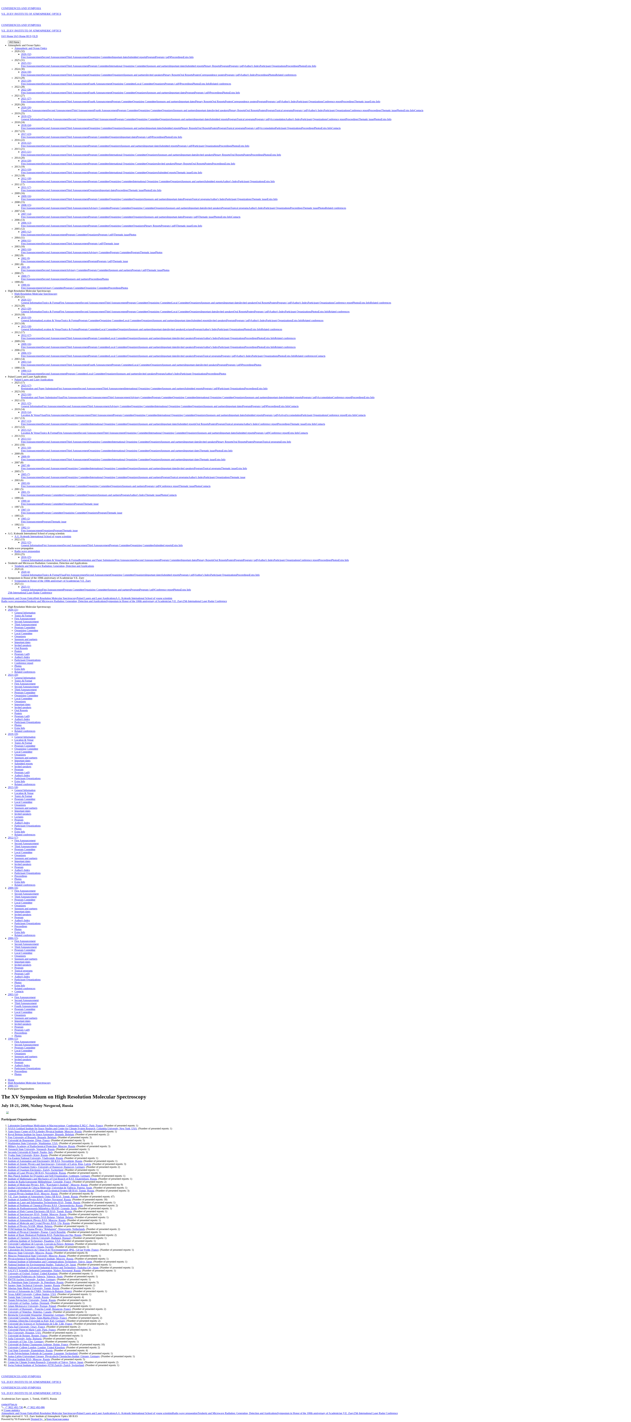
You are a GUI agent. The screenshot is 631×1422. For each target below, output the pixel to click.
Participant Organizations (273, 66)
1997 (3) (25, 509)
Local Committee (144, 83)
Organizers (117, 74)
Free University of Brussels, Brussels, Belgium (32, 1137)
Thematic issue (362, 101)
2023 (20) (26, 308)
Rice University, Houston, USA (24, 1332)
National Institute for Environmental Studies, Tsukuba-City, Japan (42, 1264)
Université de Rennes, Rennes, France (27, 1335)
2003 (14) (26, 361)
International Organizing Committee (128, 66)
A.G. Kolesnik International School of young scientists (42, 536)
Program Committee (98, 66)
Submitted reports (137, 57)
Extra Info (188, 57)
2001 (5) (25, 492)
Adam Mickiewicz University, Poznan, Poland (32, 1306)
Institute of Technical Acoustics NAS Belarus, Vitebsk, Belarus (40, 1217)
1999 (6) (25, 285)
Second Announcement (54, 57)
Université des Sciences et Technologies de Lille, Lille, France (40, 1323)
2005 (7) (25, 474)
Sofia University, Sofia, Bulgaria (25, 1338)
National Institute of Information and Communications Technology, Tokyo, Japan (50, 1261)
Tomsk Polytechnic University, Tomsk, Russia (32, 1300)
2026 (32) (26, 54)
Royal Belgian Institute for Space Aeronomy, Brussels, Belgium (41, 1134)
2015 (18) (26, 326)
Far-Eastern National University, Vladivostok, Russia (35, 1158)
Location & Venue (51, 320)
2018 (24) (26, 125)
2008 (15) (26, 205)
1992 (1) (25, 527)
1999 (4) (25, 501)
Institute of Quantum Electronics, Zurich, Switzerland (35, 1170)
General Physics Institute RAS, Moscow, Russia (33, 1193)
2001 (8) (25, 267)
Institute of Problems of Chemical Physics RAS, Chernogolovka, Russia (45, 1205)
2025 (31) (26, 63)
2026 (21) (26, 299)
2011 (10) (26, 447)
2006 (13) (26, 222)
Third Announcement (77, 57)
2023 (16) (26, 394)
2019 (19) (26, 317)
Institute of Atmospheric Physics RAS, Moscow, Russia (37, 1220)
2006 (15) (26, 353)
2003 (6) (25, 483)
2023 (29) (26, 80)
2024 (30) (26, 72)
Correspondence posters (212, 74)
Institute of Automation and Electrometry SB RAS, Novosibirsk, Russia (45, 1161)
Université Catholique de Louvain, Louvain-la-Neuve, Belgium (41, 1244)
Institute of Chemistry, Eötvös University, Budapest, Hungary (39, 1238)
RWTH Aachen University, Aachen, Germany (32, 1279)
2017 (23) (26, 134)
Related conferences (286, 74)
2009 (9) (25, 456)
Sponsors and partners (158, 66)
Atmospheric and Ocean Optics (30, 48)
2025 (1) (25, 586)
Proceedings (176, 57)
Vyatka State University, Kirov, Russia (28, 1155)
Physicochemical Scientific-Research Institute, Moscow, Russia (40, 1258)
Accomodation (277, 119)
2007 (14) (26, 214)
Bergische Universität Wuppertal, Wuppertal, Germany (36, 1315)
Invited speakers (154, 74)
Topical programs (284, 110)
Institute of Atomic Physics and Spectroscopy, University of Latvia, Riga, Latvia (49, 1164)
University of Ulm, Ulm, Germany (26, 1341)
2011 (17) (26, 187)
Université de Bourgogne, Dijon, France (29, 1140)
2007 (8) (25, 465)
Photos (302, 66)
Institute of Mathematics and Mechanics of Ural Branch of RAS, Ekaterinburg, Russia (52, 1178)
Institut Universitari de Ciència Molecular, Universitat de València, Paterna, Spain (50, 1187)
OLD (35, 36)
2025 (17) (26, 385)
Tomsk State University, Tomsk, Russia (28, 1297)
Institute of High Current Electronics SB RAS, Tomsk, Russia (40, 1211)
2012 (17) (26, 335)
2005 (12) (26, 231)
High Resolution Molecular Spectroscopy (35, 293)
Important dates (120, 57)
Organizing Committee (100, 57)
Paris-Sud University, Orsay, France (26, 1326)
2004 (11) (26, 240)
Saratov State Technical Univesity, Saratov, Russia (34, 1285)
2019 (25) (26, 116)
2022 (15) (26, 542)
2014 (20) (26, 160)
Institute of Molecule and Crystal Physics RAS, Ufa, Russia (39, 1223)
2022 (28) (26, 89)
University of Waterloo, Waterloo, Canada (29, 1312)
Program (150, 57)
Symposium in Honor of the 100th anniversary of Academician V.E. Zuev (52, 580)
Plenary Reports (212, 66)
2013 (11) (26, 438)
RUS (29, 36)
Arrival (282, 415)
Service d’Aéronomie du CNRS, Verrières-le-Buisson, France (40, 1291)
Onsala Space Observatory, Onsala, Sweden (31, 1246)
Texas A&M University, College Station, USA (32, 1294)
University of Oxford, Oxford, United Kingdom (33, 1273)
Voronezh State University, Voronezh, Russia (31, 1149)
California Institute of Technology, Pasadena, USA (34, 1241)
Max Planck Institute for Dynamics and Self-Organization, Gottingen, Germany (49, 1175)
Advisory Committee (99, 208)
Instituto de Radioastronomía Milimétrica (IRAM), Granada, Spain (42, 1208)
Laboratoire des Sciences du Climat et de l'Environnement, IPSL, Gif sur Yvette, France (53, 1249)
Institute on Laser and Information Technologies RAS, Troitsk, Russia (44, 1202)
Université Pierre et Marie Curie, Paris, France (32, 1329)
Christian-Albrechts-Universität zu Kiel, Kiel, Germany (36, 1320)
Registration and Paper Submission (39, 388)
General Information (31, 119)
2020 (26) (26, 107)
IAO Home (7, 36)
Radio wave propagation (27, 551)
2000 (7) (25, 276)
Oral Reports (186, 74)
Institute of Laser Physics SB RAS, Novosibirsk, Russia (37, 1172)
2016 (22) (26, 143)
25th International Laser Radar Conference (30, 592)
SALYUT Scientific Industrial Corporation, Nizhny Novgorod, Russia (44, 1270)
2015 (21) (26, 151)
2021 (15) (26, 403)
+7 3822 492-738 (13, 1407)
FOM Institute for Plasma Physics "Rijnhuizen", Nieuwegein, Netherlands (46, 1229)
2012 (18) (26, 178)
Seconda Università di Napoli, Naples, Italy (30, 1152)
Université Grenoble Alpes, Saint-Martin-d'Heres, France (37, 1317)
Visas (24, 110)
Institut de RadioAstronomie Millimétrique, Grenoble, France (39, 1181)
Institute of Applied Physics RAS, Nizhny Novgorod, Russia (39, 1199)
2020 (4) (25, 572)
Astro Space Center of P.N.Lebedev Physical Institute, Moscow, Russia (45, 1131)
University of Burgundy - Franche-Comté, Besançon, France (39, 1309)
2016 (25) (26, 557)
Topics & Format (51, 302)
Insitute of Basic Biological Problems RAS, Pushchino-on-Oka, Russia (44, 1235)
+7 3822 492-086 (35, 1407)
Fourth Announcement (100, 83)
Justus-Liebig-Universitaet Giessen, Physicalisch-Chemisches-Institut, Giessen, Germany (54, 1356)
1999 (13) (26, 370)
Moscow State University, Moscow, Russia (30, 1252)
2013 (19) (26, 169)
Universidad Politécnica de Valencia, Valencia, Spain (35, 1276)
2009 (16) (26, 196)
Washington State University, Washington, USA (33, 1143)
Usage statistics (11, 1410)
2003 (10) (26, 249)
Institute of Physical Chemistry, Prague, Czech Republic (37, 1232)
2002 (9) (25, 258)
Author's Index (252, 66)
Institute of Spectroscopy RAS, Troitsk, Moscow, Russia (37, 1214)
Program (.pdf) (162, 57)
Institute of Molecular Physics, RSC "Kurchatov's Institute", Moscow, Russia (48, 1184)
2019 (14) (26, 412)
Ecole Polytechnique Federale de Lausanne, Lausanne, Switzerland (43, 1353)
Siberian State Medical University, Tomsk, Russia (33, 1288)
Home (11, 1079)
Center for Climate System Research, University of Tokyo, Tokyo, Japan (45, 1362)
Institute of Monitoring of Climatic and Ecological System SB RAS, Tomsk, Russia (51, 1190)
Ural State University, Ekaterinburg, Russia (30, 1350)
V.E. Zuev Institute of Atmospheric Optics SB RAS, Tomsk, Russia (43, 1196)
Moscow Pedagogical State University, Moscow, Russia (37, 1255)
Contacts (418, 110)
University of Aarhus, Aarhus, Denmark (28, 1303)
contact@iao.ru (9, 1404)
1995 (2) (25, 518)
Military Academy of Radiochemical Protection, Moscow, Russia (41, 1146)
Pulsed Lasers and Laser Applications (33, 379)
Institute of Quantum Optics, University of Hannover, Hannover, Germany (46, 1167)
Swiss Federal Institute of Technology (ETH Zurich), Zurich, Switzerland (46, 1365)
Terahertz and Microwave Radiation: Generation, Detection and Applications (54, 566)
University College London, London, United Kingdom (36, 1347)
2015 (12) (26, 430)
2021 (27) (26, 98)
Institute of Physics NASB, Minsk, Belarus (30, 1226)
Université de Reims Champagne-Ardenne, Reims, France (38, 1344)
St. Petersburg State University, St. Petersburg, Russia (35, 1282)
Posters (196, 74)
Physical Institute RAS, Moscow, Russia (29, 1359)
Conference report (332, 101)
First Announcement (31, 57)
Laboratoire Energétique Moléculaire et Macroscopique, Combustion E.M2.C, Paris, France (55, 1125)
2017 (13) (26, 421)
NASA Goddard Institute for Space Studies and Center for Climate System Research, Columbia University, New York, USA (72, 1128)
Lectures (188, 329)
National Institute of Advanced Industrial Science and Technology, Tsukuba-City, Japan (53, 1267)
